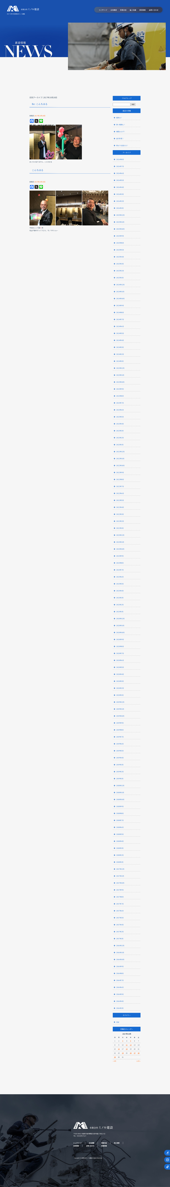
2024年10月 (120, 298)
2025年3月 (120, 264)
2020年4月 (120, 674)
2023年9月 (120, 389)
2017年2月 (120, 932)
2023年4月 (120, 424)
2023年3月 (120, 431)
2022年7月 (120, 486)
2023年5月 (120, 417)
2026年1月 (120, 208)
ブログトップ (126, 98)
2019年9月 (120, 723)
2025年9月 (120, 236)
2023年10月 (120, 382)
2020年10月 (120, 632)
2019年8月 (120, 730)
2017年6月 (120, 911)
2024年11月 (120, 291)
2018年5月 (120, 834)
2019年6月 (120, 744)
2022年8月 (120, 479)
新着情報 (104, 1146)
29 (115, 1057)
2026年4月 (120, 187)
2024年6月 (120, 326)
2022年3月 (120, 514)
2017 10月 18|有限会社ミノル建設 (16, 14)
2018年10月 (120, 799)
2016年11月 (120, 952)
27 (134, 1053)
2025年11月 (120, 222)
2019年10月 (120, 716)
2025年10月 (120, 229)
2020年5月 (120, 667)
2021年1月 (119, 611)
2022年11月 (120, 458)
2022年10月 (120, 465)
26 (130, 1053)
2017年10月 (120, 883)
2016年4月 (120, 1001)
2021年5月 (120, 584)
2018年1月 (119, 862)
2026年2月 (120, 201)
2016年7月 (120, 980)
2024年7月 (120, 319)
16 (119, 1049)
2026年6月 (120, 173)
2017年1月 (119, 938)
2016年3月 (120, 1008)
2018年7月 (120, 820)
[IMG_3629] (42, 158)
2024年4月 (120, 340)
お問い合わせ (155, 10)
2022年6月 (120, 493)
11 (126, 1045)
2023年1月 (120, 445)
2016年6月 (120, 987)
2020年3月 (120, 681)
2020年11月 (120, 625)
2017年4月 (120, 925)
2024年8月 (120, 312)
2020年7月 (120, 653)
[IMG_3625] (42, 224)
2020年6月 (120, 660)
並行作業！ (120, 138)
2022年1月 (120, 528)
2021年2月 (120, 605)
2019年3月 (120, 765)
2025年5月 (120, 250)
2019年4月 (120, 758)
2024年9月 (120, 305)
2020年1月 (120, 695)
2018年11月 (120, 792)
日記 (117, 1022)
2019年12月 (120, 702)
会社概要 (113, 10)
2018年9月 (120, 806)
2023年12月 (120, 368)
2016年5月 (120, 994)
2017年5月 (120, 918)
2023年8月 (120, 396)
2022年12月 (120, 451)
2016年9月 (120, 966)
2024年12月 (120, 285)
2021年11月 (120, 542)
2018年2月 (120, 855)
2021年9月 (120, 556)
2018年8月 (120, 813)
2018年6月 (120, 827)
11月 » (138, 1061)
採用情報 (142, 10)
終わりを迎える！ (122, 145)
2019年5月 (120, 751)
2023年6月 (120, 410)
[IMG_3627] (95, 224)
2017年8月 (120, 897)
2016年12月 (120, 945)
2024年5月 (120, 333)
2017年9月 (120, 890)
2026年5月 (120, 180)
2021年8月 (120, 563)
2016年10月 (120, 959)
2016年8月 (120, 973)
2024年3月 (120, 347)
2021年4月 (120, 591)
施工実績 (133, 10)
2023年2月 (120, 438)
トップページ (101, 10)
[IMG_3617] (69, 224)
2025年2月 (120, 271)
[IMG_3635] (69, 158)
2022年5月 (120, 500)
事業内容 (123, 10)
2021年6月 (120, 577)
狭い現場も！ (120, 124)
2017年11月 (120, 876)
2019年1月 (119, 778)
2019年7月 (120, 737)
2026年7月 (120, 166)
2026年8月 (120, 159)
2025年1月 (120, 278)
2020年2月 (120, 688)
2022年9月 (120, 472)
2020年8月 (120, 646)
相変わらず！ (120, 131)
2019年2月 (120, 772)
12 (130, 1045)
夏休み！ (119, 118)
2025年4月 (120, 257)
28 (138, 1053)
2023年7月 (120, 403)
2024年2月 (120, 354)
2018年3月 (120, 848)
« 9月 (114, 1061)
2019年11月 (120, 709)
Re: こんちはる (40, 104)
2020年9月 (120, 639)
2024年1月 (120, 361)
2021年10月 (120, 549)
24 (123, 1053)
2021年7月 (120, 570)
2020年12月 (120, 618)
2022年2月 (120, 521)
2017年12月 (120, 869)
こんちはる (37, 170)
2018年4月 (120, 841)
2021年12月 (120, 535)
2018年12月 (120, 785)
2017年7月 (120, 904)
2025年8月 (120, 243)
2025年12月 (120, 215)
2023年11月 (120, 375)
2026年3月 (120, 194)
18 (126, 1049)
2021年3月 (120, 598)
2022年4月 (120, 507)
